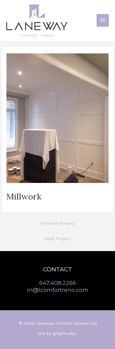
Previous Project (57, 223)
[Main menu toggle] (103, 20)
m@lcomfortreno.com (57, 289)
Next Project (57, 238)
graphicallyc (65, 333)
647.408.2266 (57, 282)
